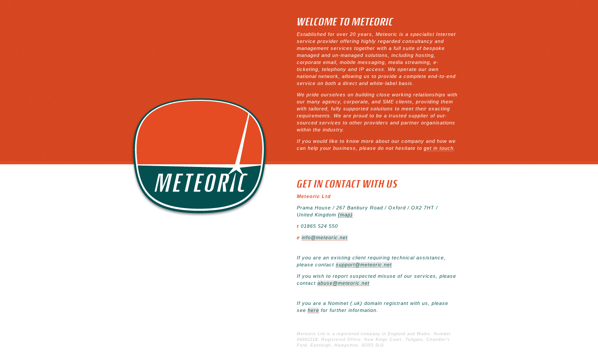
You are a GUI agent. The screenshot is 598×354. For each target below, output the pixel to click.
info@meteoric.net (325, 237)
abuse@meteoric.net (343, 283)
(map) (345, 214)
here (313, 310)
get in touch (439, 148)
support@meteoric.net (364, 264)
